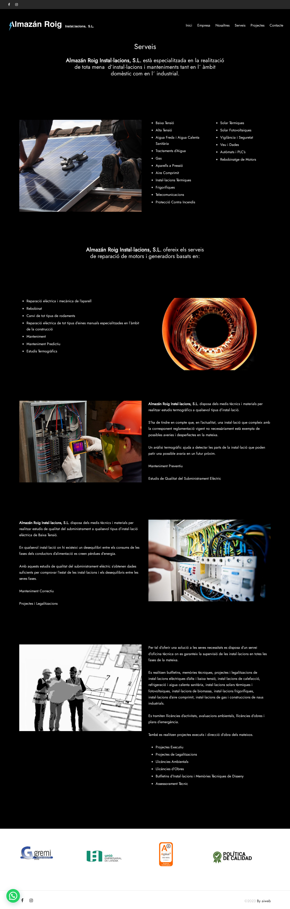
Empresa (203, 25)
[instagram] (16, 4)
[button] (13, 896)
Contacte (276, 25)
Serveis (240, 25)
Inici (189, 25)
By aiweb (264, 901)
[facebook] (9, 4)
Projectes (257, 25)
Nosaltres (222, 25)
